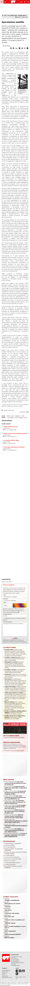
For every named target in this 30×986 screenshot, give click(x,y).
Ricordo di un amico (10, 860)
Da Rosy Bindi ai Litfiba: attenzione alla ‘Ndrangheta (15, 717)
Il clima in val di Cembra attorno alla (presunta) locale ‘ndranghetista (15, 659)
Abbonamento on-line (7, 977)
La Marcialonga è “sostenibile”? (13, 843)
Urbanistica (11, 417)
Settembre (9, 915)
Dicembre (7, 906)
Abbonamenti (5, 976)
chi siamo (13, 964)
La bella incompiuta (10, 864)
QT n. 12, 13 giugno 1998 (10, 429)
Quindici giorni (22, 15)
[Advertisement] (15, 515)
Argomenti (4, 973)
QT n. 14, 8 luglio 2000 (10, 15)
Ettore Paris (7, 428)
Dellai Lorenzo (10, 416)
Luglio (15, 919)
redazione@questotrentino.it (17, 962)
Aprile (10, 930)
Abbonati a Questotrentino (11, 742)
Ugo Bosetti (7, 45)
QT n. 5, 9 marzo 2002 (10, 443)
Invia (15, 638)
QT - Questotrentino (10, 847)
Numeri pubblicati (6, 970)
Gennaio (12, 902)
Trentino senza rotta (8, 410)
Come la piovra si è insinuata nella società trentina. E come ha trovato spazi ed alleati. (15, 676)
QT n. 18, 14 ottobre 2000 (11, 436)
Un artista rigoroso (10, 855)
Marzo (13, 933)
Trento (22, 416)
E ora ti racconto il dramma (12, 857)
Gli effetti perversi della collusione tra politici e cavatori (15, 712)
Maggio (15, 926)
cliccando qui (14, 612)
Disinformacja (23, 412)
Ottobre (12, 912)
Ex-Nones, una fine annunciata (13, 859)
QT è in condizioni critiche (11, 735)
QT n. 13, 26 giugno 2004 (10, 450)
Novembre (8, 909)
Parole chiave (5, 971)
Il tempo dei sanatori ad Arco (12, 862)
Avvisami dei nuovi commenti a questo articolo (14, 619)
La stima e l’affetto (10, 845)
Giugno (10, 922)
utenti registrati (7, 589)
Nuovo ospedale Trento (21, 417)
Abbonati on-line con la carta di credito (14, 750)
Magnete (17, 416)
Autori (3, 974)
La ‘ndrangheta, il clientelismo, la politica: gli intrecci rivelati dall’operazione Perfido (15, 671)
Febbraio (12, 899)
